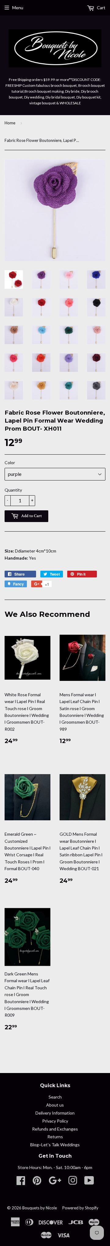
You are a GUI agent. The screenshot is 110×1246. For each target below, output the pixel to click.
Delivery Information (55, 1112)
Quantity (13, 489)
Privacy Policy (55, 1120)
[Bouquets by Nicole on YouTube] (89, 1182)
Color (10, 462)
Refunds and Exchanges (55, 1128)
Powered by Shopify (80, 1207)
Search (55, 1096)
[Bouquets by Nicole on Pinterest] (37, 1182)
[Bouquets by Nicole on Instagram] (72, 1182)
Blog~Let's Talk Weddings (55, 1144)
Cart (100, 7)
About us (55, 1104)
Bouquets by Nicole (39, 1207)
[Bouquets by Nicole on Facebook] (20, 1182)
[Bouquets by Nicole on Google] (55, 1182)
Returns (55, 1136)
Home (10, 122)
